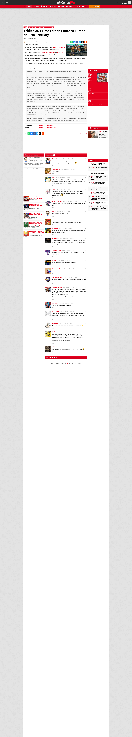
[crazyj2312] (48, 307)
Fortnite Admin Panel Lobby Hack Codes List (98, 164)
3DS (29, 27)
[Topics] (2, 2)
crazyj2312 (55, 303)
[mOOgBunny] (48, 315)
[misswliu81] (48, 232)
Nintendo (34, 27)
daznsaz (54, 260)
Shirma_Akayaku (57, 201)
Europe (51, 27)
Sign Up (125, 3)
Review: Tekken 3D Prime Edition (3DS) (95, 104)
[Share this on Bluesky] (74, 42)
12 (85, 268)
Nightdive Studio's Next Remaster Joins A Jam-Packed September (98, 178)
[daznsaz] (48, 264)
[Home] (24, 6)
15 (85, 303)
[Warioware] (48, 336)
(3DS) (45, 125)
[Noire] (48, 181)
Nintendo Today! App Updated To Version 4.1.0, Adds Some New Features (36, 233)
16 (85, 311)
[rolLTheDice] (48, 351)
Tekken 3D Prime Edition (59, 47)
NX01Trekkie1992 (57, 277)
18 (85, 331)
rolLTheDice (55, 347)
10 (85, 250)
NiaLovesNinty (56, 169)
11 (85, 260)
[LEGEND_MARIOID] (48, 291)
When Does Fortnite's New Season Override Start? (98, 172)
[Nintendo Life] (66, 2)
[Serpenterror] (48, 242)
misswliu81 (55, 228)
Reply (38, 168)
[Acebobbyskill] (48, 163)
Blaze (53, 189)
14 (85, 287)
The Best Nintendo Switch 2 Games (97, 188)
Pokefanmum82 (56, 250)
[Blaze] (48, 193)
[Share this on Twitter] (80, 42)
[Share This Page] (118, 2)
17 (85, 323)
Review (47, 127)
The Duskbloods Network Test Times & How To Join (99, 168)
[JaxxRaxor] (48, 327)
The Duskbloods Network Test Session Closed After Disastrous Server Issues (99, 184)
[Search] (7, 2)
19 (86, 133)
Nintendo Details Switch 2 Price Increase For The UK (35, 197)
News (25, 27)
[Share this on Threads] (82, 42)
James (54, 211)
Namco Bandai (41, 27)
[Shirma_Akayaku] (48, 205)
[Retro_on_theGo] (48, 273)
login (67, 363)
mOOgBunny (55, 311)
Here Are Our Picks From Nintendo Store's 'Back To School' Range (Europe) (35, 224)
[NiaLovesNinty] (48, 173)
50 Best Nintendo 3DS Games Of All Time (48, 129)
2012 (47, 27)
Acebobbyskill (56, 159)
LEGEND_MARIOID (57, 287)
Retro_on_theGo (56, 269)
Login (123, 3)
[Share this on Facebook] (77, 42)
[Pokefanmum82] (48, 254)
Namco (89, 81)
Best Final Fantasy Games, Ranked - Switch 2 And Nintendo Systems (98, 208)
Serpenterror (55, 238)
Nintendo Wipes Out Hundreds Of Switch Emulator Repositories (36, 206)
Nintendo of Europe (33, 161)
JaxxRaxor (55, 323)
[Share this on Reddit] (85, 42)
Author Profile (31, 168)
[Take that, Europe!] (76, 50)
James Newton (31, 42)
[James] (48, 215)
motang (54, 220)
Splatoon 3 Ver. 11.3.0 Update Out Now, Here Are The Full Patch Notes (35, 215)
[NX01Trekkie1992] (48, 281)
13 (85, 277)
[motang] (48, 224)
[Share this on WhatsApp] (71, 42)
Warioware (55, 332)
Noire (53, 177)
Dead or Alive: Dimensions (48, 52)
